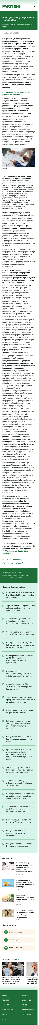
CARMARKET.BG (7, 1010)
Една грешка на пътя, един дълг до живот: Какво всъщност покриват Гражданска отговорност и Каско (19, 754)
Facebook (10, 551)
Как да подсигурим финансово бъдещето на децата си (20, 844)
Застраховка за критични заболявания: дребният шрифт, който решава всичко (20, 621)
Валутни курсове (15, 948)
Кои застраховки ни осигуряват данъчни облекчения (15, 833)
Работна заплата (15, 932)
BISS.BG (5, 1015)
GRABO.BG (25, 1005)
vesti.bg (14, 959)
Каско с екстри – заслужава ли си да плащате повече (20, 711)
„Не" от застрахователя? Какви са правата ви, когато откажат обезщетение (19, 769)
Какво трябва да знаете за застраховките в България (18, 821)
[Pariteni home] (11, 6)
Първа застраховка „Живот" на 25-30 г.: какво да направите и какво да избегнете (19, 659)
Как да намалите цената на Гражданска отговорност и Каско (19, 739)
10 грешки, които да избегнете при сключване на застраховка (19, 783)
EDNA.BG (25, 995)
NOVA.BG (5, 1020)
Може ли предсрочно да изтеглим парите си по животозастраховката (18, 214)
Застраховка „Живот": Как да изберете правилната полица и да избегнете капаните (20, 699)
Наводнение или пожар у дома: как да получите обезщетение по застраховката (20, 645)
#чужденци (7, 559)
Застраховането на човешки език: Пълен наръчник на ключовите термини (19, 809)
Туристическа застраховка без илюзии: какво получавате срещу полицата (20, 608)
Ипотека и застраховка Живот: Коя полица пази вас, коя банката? (19, 686)
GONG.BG (5, 1005)
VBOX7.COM (6, 1000)
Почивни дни (14, 940)
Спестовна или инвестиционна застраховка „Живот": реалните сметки (19, 673)
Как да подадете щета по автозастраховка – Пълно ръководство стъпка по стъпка (18, 724)
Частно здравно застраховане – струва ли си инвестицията (20, 633)
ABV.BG (4, 995)
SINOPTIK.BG (26, 1000)
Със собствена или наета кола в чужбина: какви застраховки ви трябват (20, 595)
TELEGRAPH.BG (27, 1015)
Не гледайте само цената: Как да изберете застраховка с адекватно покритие (20, 796)
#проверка (17, 559)
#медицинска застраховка (13, 563)
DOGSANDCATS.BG (28, 1010)
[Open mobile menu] (33, 6)
